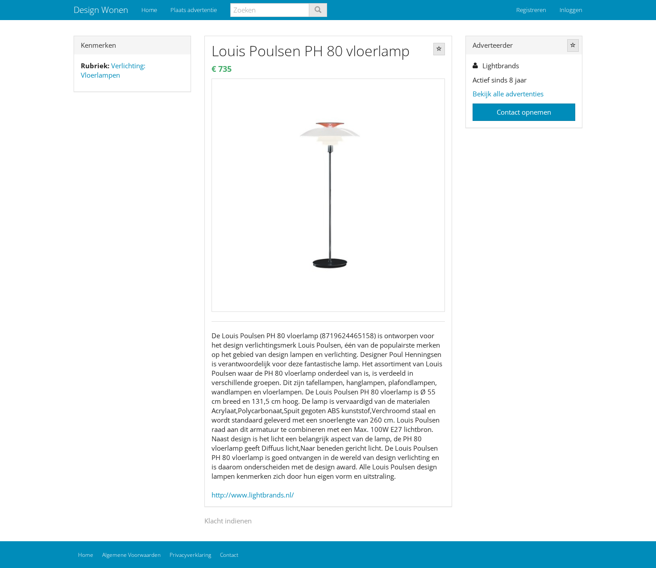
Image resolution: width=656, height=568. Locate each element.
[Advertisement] (132, 239)
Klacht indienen (228, 520)
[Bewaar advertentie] (439, 49)
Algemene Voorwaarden (131, 555)
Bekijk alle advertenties (508, 93)
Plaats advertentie (193, 10)
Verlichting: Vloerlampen (113, 70)
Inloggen (571, 10)
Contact (229, 555)
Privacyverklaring (190, 555)
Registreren (531, 10)
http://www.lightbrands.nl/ (253, 494)
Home (149, 10)
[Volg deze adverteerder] (573, 45)
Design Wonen (101, 10)
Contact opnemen (524, 112)
